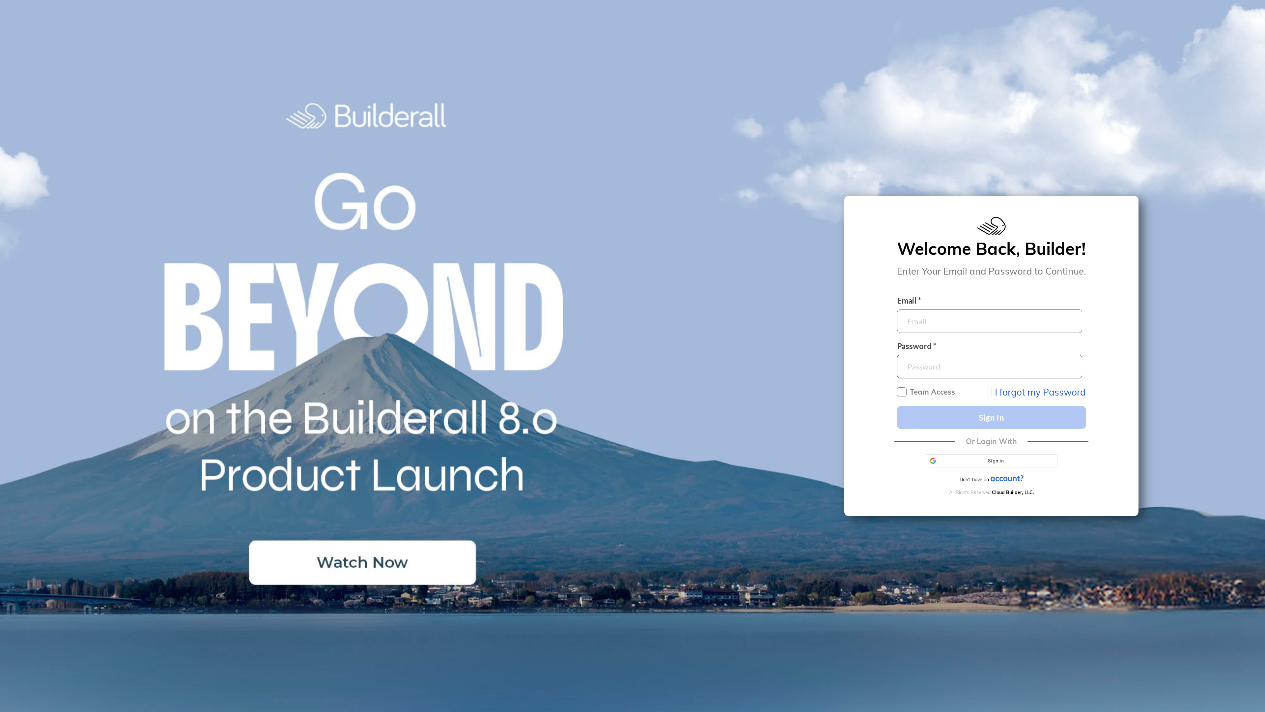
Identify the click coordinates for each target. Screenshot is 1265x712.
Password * (916, 346)
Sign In (991, 417)
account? (1007, 478)
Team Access (932, 392)
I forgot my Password (1040, 392)
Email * (909, 300)
